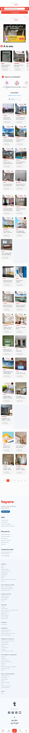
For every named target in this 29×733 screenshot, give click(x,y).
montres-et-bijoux (4, 642)
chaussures (3, 649)
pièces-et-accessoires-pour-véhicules (8, 579)
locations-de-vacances (5, 611)
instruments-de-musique (6, 685)
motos (2, 566)
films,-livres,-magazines (5, 682)
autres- (2, 693)
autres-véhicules (4, 574)
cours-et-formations (5, 597)
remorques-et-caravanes (6, 571)
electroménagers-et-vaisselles (7, 588)
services (2, 601)
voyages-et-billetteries (5, 687)
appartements (3, 613)
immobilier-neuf (4, 624)
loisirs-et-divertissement (7, 673)
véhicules (3, 564)
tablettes (2, 670)
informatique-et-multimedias (9, 654)
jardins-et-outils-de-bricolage (6, 586)
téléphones (3, 665)
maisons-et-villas (4, 608)
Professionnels (4, 522)
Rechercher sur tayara (6, 540)
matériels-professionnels (6, 630)
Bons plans (3, 544)
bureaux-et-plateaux (5, 615)
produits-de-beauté (4, 644)
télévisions (3, 663)
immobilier (4, 604)
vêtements (3, 645)
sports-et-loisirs (4, 677)
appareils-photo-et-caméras (6, 661)
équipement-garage (5, 569)
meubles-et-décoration (5, 590)
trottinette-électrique (5, 675)
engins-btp (3, 576)
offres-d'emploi (4, 599)
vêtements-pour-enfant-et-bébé (7, 650)
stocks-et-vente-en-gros (5, 635)
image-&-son (3, 656)
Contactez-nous (4, 520)
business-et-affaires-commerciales (7, 633)
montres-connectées (5, 660)
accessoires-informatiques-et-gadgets (8, 666)
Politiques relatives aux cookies (8, 526)
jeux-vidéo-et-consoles (5, 668)
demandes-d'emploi (5, 596)
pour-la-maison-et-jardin (7, 584)
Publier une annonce (5, 534)
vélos (2, 684)
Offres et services (5, 542)
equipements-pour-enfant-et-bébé (7, 640)
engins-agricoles (4, 572)
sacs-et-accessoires (5, 647)
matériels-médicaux (5, 631)
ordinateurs (3, 658)
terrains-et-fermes (4, 618)
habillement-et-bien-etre (7, 638)
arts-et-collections (4, 679)
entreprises (4, 628)
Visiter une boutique (5, 536)
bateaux (2, 577)
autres (3, 691)
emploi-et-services (6, 594)
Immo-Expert (5, 511)
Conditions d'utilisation (6, 524)
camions (2, 581)
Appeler (21, 38)
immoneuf (3, 622)
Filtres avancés (4, 538)
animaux (2, 680)
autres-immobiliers (4, 616)
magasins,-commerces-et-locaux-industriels (9, 610)
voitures (2, 567)
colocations (3, 606)
